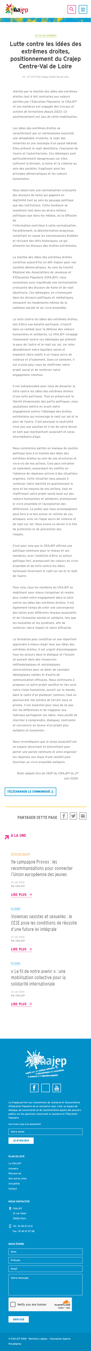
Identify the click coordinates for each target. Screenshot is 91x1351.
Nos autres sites (17, 1178)
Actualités (14, 1183)
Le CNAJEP (14, 1163)
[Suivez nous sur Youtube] (56, 1088)
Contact (12, 1188)
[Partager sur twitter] (73, 816)
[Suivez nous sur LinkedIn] (45, 1088)
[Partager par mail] (83, 816)
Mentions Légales (38, 1338)
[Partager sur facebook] (64, 816)
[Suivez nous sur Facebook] (34, 1088)
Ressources (14, 1173)
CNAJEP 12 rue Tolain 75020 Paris (19, 1213)
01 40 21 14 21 (25, 1226)
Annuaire (13, 1168)
